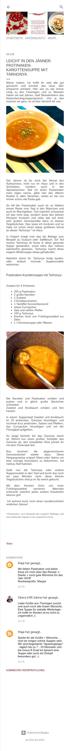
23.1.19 (21, 586)
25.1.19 (21, 661)
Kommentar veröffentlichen (25, 670)
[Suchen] (61, 6)
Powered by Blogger (38, 732)
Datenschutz (35, 38)
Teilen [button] (9, 543)
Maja (21, 563)
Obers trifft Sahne (30, 597)
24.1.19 (21, 621)
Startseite (14, 38)
